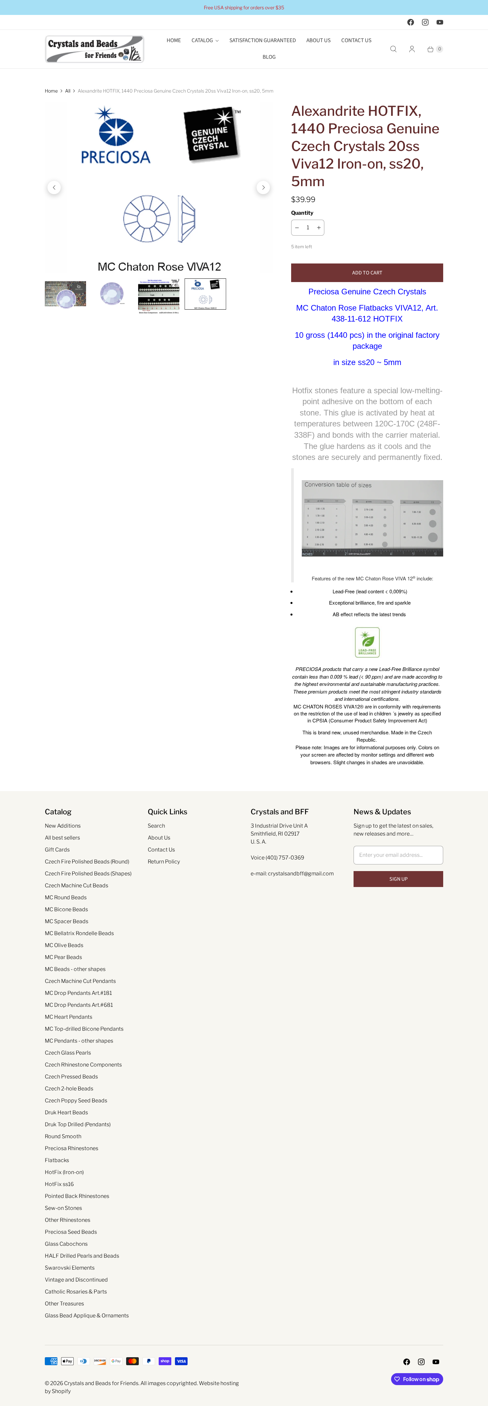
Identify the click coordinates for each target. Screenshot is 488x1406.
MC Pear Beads (63, 957)
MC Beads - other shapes (75, 969)
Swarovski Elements (70, 1268)
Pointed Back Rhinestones (77, 1196)
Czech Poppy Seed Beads (76, 1100)
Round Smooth (63, 1136)
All (67, 91)
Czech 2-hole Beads (69, 1088)
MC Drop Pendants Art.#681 (79, 1005)
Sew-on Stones (63, 1208)
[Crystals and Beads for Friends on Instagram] (425, 22)
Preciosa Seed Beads (71, 1232)
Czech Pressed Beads (71, 1076)
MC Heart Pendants (68, 1017)
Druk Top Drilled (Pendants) (78, 1124)
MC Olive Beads (64, 945)
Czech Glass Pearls (68, 1053)
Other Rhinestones (67, 1220)
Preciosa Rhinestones (71, 1148)
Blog (269, 57)
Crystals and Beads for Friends (101, 1383)
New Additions (63, 826)
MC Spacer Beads (66, 921)
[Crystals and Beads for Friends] (94, 49)
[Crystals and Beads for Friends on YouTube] (440, 22)
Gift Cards (57, 850)
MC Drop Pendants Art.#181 (78, 993)
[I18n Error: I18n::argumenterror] (65, 293)
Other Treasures (64, 1303)
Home (174, 40)
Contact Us (356, 40)
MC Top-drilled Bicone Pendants (84, 1029)
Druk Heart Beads (66, 1112)
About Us (318, 40)
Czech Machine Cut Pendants (80, 981)
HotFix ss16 (59, 1184)
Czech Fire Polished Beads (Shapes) (88, 873)
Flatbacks (57, 1160)
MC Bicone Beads (66, 909)
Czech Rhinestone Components (83, 1065)
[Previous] (54, 187)
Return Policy (164, 861)
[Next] (263, 187)
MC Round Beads (66, 897)
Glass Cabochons (66, 1244)
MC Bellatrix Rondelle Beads (79, 933)
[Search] (393, 49)
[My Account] (412, 49)
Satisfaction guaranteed (262, 40)
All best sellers (62, 838)
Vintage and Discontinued (76, 1280)
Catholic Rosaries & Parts (76, 1292)
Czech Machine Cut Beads (76, 885)
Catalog (202, 40)
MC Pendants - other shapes (79, 1041)
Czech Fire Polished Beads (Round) (87, 861)
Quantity (302, 213)
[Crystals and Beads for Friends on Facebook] (410, 22)
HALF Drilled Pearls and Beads (82, 1256)
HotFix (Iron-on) (64, 1172)
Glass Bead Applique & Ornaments (87, 1315)
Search (156, 826)
